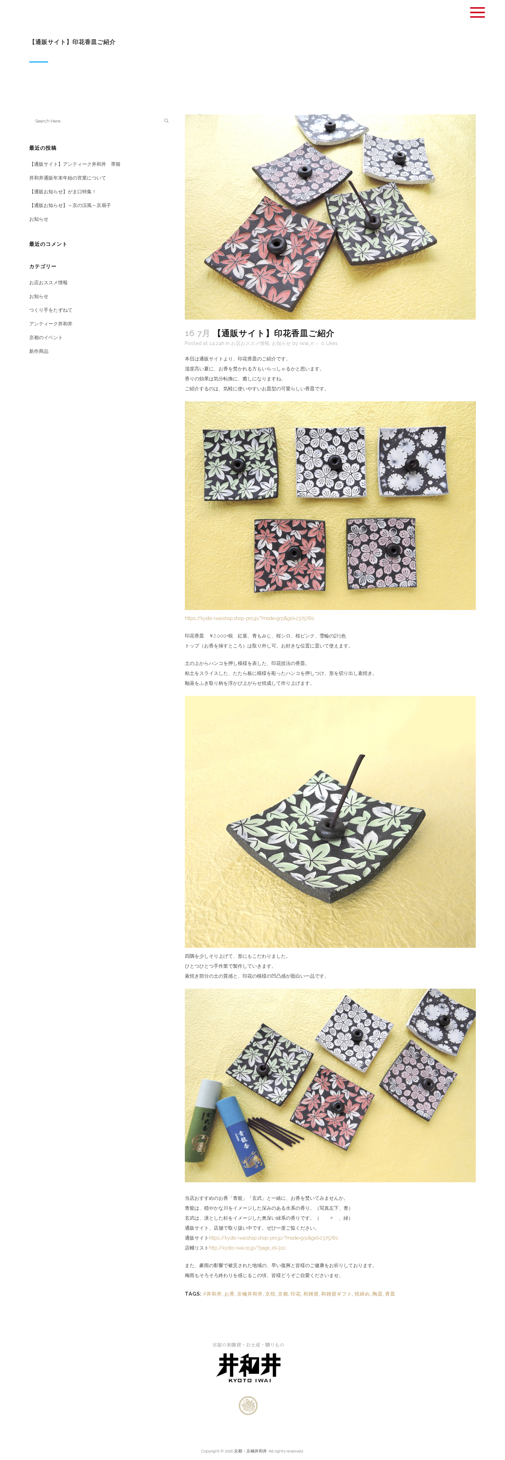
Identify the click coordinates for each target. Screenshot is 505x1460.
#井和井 (212, 1294)
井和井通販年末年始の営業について (67, 178)
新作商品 (38, 351)
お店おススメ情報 (48, 282)
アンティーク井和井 (50, 323)
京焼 (270, 1294)
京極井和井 (250, 1294)
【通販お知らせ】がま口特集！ (63, 191)
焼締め (362, 1294)
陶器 (377, 1294)
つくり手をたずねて (50, 310)
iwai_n (307, 343)
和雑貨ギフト (336, 1294)
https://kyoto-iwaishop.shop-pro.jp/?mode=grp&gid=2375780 (249, 618)
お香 (229, 1294)
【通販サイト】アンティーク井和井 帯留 (75, 164)
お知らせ (38, 219)
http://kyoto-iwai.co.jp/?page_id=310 (247, 1248)
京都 (283, 1294)
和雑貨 (311, 1294)
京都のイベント (46, 337)
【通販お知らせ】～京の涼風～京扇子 (70, 205)
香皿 (390, 1294)
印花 (296, 1294)
